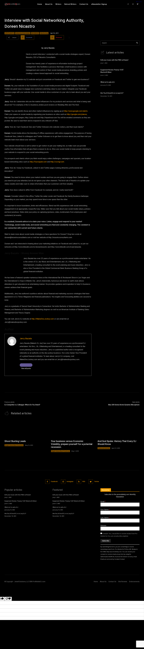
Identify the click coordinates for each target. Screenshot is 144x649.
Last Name (105, 517)
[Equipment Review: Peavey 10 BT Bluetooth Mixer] (136, 72)
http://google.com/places (77, 114)
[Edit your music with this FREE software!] (136, 61)
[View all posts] (26, 365)
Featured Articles (104, 448)
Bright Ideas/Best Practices (14, 445)
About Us (103, 581)
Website (103, 525)
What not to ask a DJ (107, 82)
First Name (105, 509)
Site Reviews (122, 581)
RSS (83, 481)
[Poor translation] (8, 599)
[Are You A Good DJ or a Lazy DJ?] (136, 94)
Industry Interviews (23, 33)
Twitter (96, 481)
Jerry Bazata (26, 338)
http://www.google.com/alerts (76, 111)
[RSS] (79, 481)
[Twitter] (138, 4)
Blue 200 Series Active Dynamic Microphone (124, 405)
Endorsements (134, 581)
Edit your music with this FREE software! (114, 60)
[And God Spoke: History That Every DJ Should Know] (119, 428)
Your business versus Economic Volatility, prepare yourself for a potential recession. (71, 444)
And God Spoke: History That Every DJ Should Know (117, 443)
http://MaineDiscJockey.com (43, 319)
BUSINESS (35, 33)
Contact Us (112, 581)
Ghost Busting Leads (15, 441)
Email (103, 501)
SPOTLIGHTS (9, 33)
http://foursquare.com (38, 161)
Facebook (54, 481)
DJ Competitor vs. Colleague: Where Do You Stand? (22, 405)
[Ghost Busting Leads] (25, 428)
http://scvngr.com (57, 161)
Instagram (70, 481)
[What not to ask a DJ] (136, 83)
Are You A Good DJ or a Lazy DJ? (111, 93)
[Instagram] (133, 4)
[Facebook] (128, 4)
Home (96, 581)
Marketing (44, 33)
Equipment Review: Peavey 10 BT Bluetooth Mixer (20, 501)
